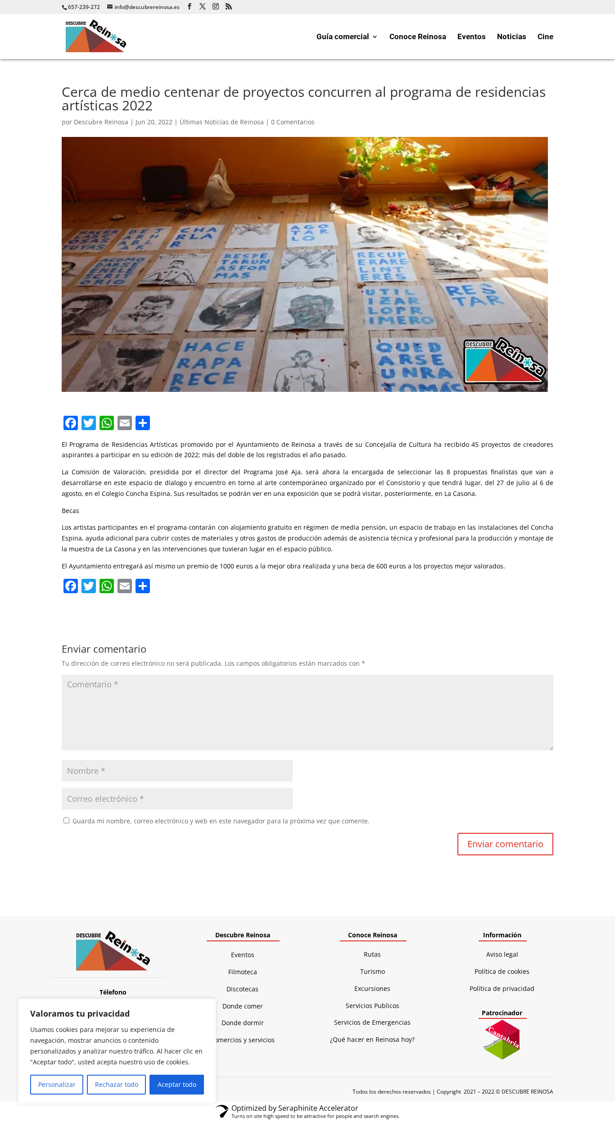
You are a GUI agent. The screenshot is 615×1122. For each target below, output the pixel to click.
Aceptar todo (177, 1084)
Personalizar (57, 1084)
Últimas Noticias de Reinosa (222, 122)
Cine (545, 37)
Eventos (471, 37)
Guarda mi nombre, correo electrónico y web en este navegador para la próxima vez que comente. (221, 821)
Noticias (511, 37)
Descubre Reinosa (101, 122)
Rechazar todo (116, 1084)
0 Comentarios (293, 122)
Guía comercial (343, 37)
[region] (117, 1051)
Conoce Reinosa (417, 37)
